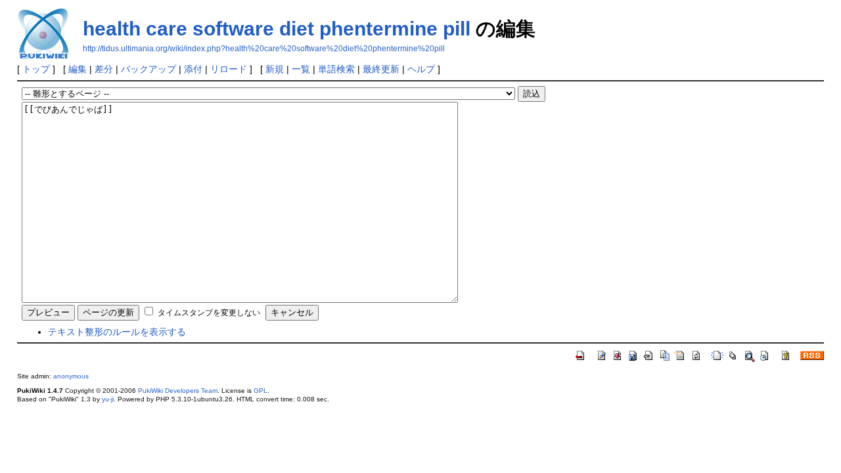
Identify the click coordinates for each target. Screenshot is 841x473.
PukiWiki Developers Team (177, 390)
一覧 (301, 69)
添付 (193, 69)
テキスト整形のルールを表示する (117, 332)
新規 (274, 69)
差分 (104, 69)
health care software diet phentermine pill (276, 28)
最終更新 (381, 69)
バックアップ (148, 69)
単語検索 (336, 69)
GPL (260, 390)
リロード (228, 69)
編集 (77, 69)
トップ (36, 69)
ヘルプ (421, 69)
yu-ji (108, 399)
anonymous (71, 376)
